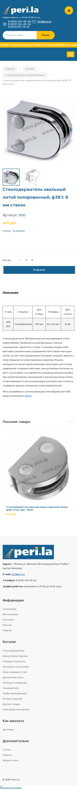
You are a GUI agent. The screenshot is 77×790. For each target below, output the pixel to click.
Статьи (7, 749)
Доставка (8, 729)
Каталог (30, 68)
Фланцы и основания (15, 682)
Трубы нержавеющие (15, 693)
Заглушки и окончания (16, 666)
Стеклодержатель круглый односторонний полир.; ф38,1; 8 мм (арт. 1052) (37, 508)
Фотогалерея (10, 614)
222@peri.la (44, 21)
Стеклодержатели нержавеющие (25, 75)
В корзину (39, 269)
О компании (9, 609)
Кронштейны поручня (15, 656)
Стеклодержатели (14, 650)
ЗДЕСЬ (28, 396)
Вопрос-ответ (11, 760)
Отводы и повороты (14, 661)
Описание (10, 293)
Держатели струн (13, 677)
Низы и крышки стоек (15, 672)
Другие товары (11, 704)
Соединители (11, 688)
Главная (9, 68)
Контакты (8, 619)
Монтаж (7, 625)
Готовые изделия (12, 698)
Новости (7, 755)
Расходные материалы (16, 709)
